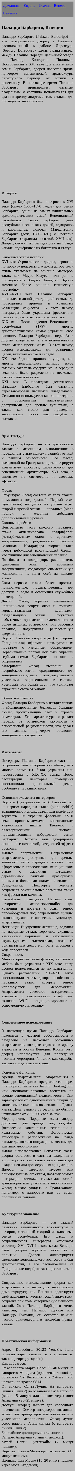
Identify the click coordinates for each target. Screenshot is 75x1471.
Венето (60, 5)
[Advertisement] (37, 149)
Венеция (10, 13)
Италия (45, 5)
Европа (29, 5)
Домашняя (11, 5)
